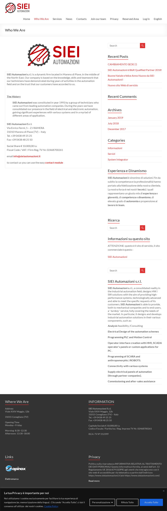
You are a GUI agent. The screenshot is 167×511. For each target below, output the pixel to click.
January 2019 (115, 117)
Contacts (81, 18)
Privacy (114, 18)
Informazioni (115, 148)
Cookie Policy (51, 506)
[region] (83, 499)
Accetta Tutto (151, 502)
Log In (146, 18)
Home (26, 18)
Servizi (111, 153)
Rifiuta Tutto (127, 502)
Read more (94, 480)
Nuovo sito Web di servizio (123, 85)
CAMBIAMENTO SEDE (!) (122, 64)
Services (57, 18)
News (69, 18)
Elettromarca (11, 478)
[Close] (164, 491)
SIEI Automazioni (117, 256)
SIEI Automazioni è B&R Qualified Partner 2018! (135, 69)
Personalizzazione (101, 502)
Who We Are (41, 18)
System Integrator (118, 159)
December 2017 (117, 129)
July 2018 (113, 123)
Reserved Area (130, 18)
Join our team (98, 18)
